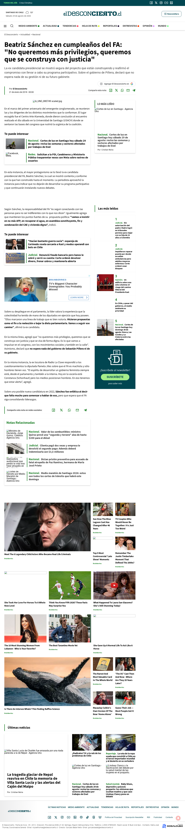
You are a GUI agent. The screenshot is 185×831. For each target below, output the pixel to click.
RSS (148, 817)
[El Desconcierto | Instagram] (161, 2)
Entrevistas (130, 26)
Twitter (55, 817)
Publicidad (158, 817)
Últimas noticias (57, 807)
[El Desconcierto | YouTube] (166, 3)
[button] (171, 14)
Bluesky (100, 817)
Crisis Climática (25, 2)
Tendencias (69, 26)
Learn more (77, 297)
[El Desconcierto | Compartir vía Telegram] (134, 90)
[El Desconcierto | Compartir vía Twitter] (116, 90)
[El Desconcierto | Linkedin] (171, 2)
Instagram (62, 817)
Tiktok (87, 817)
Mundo (162, 26)
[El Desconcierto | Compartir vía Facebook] (110, 90)
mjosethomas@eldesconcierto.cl (45, 828)
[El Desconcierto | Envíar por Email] (128, 90)
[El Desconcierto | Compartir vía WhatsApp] (122, 90)
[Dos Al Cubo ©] (173, 827)
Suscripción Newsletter (134, 817)
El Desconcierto (11, 34)
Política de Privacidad (113, 817)
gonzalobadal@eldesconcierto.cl (100, 828)
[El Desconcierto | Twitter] (156, 3)
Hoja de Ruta (89, 26)
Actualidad (50, 26)
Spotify (81, 817)
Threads (93, 817)
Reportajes (110, 26)
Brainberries (57, 280)
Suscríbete (115, 377)
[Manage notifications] (178, 818)
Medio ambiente (27, 26)
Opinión (147, 26)
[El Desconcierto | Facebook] (151, 2)
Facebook (49, 817)
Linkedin (75, 817)
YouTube (68, 817)
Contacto (169, 817)
